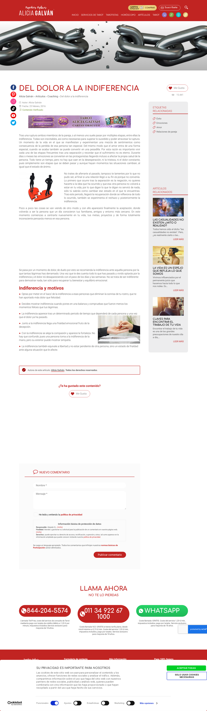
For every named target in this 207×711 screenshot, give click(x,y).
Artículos (144, 15)
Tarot (156, 15)
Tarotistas (112, 15)
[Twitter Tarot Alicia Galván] (13, 122)
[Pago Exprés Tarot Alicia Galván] (172, 14)
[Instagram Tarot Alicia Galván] (13, 101)
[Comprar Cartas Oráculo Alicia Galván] (185, 14)
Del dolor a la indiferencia (74, 96)
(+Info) (60, 527)
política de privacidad (71, 514)
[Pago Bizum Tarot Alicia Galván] (179, 14)
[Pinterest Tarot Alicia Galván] (13, 94)
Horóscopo (128, 15)
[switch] (78, 703)
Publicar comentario (110, 554)
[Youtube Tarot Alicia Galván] (13, 115)
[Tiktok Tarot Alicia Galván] (13, 108)
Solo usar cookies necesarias (187, 675)
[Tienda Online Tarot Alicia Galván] (165, 14)
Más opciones (147, 703)
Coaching (52, 96)
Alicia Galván (26, 96)
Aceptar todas (186, 668)
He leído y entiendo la (60, 514)
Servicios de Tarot (92, 15)
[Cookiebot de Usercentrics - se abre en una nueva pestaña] (15, 703)
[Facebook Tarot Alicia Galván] (13, 87)
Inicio (75, 15)
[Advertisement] (79, 248)
